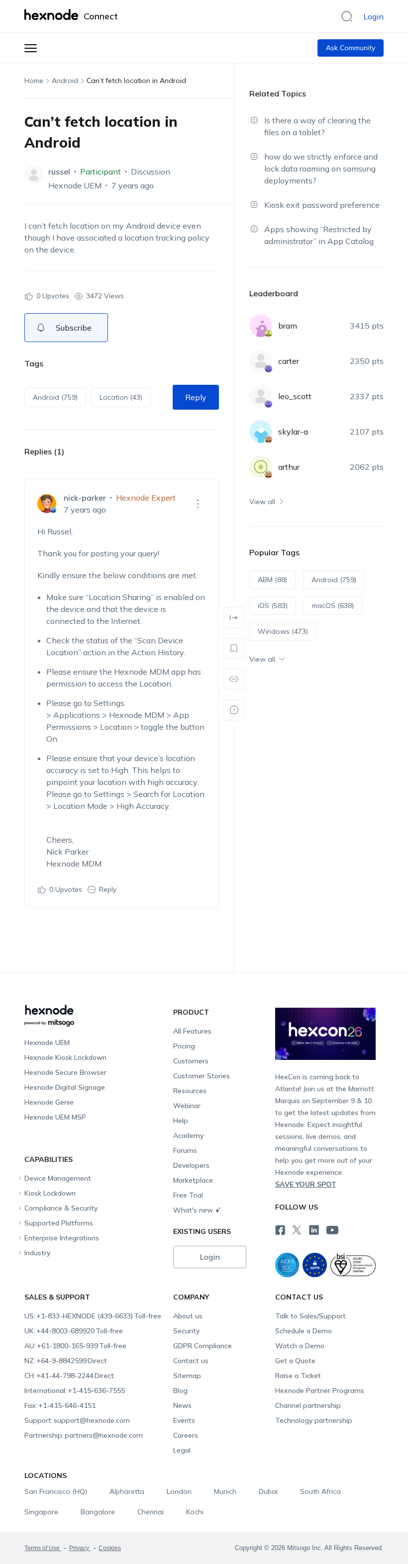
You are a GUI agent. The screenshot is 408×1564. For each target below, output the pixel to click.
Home (33, 80)
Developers (191, 1165)
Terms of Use (42, 1548)
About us (188, 1315)
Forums (185, 1150)
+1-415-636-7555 (74, 1390)
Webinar (187, 1105)
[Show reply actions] (198, 504)
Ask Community (350, 47)
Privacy (80, 1548)
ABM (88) (272, 579)
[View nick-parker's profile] (46, 503)
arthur (289, 467)
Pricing (184, 1046)
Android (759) (55, 397)
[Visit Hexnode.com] (52, 14)
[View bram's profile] (260, 325)
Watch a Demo (299, 1345)
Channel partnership (308, 1405)
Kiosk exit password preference (322, 205)
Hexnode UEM (75, 185)
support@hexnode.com (77, 1420)
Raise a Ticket (298, 1375)
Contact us (190, 1360)
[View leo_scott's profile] (260, 396)
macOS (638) (333, 605)
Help (180, 1120)
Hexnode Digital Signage (64, 1087)
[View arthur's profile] (260, 466)
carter (288, 361)
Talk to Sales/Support (310, 1315)
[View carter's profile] (260, 360)
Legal (182, 1450)
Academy (188, 1135)
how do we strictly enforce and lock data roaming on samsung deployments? (321, 168)
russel (59, 171)
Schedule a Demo (303, 1330)
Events (184, 1420)
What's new (193, 1210)
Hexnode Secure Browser (65, 1072)
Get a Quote (295, 1360)
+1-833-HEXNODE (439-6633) (92, 1315)
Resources (189, 1090)
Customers (190, 1060)
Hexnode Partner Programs (319, 1390)
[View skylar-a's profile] (260, 431)
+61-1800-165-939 (75, 1345)
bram (287, 326)
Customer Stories (201, 1075)
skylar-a (293, 431)
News (182, 1405)
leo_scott (294, 396)
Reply (195, 397)
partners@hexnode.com (83, 1435)
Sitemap (187, 1375)
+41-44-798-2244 (69, 1375)
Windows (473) (283, 631)
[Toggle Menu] (30, 48)
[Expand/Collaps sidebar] (233, 617)
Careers (185, 1435)
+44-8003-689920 (73, 1330)
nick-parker (85, 498)
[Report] (233, 709)
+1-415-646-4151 (60, 1405)
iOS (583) (273, 605)
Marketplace (193, 1180)
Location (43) (121, 397)
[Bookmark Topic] (234, 648)
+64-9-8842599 (65, 1360)
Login (373, 16)
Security (186, 1330)
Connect (101, 16)
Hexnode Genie (49, 1102)
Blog (180, 1390)
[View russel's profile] (33, 175)
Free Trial (188, 1195)
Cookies (110, 1548)
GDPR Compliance (202, 1345)
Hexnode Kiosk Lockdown (65, 1057)
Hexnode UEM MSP (55, 1117)
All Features (192, 1031)
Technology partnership (313, 1420)
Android (65, 80)
